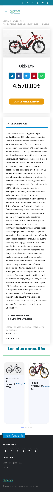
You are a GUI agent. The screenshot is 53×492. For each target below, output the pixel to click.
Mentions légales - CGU (12, 463)
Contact (6, 467)
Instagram (35, 450)
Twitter (11, 450)
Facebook (5, 450)
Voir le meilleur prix (26, 101)
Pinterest (23, 450)
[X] (27, 3)
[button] (6, 11)
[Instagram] (47, 3)
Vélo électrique (24, 327)
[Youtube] (42, 3)
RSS (17, 450)
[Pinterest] (37, 3)
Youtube (29, 450)
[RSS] (32, 3)
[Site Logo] (15, 12)
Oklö (15, 333)
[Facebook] (22, 3)
